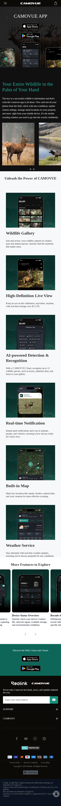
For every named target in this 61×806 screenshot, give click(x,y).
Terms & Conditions (31, 763)
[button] (27, 169)
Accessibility (45, 763)
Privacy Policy (15, 763)
